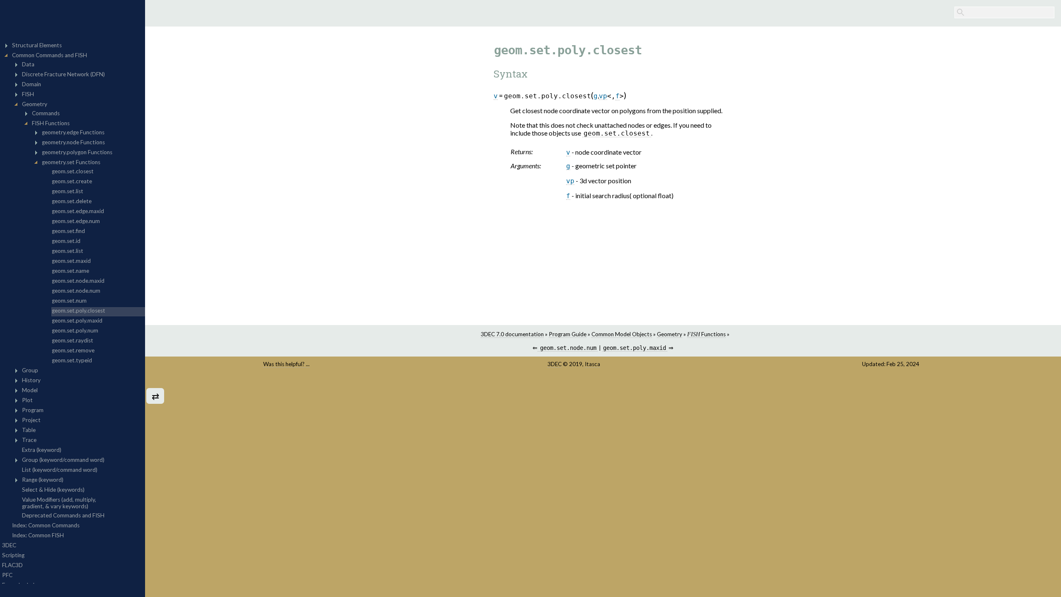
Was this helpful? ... (286, 364)
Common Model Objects (621, 334)
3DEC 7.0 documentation (512, 334)
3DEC (554, 364)
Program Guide (567, 334)
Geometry (669, 334)
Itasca (592, 364)
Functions (706, 334)
